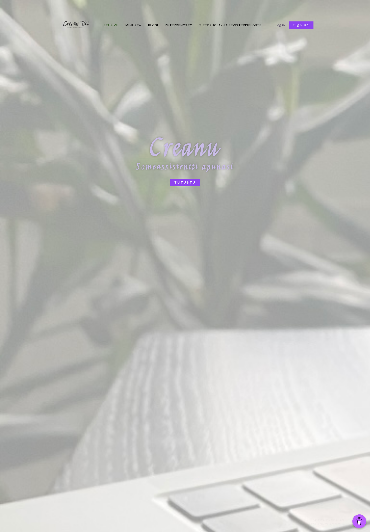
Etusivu (110, 25)
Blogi (153, 25)
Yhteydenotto (178, 25)
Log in (280, 25)
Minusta (133, 25)
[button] (301, 25)
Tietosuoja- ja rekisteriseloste (230, 25)
